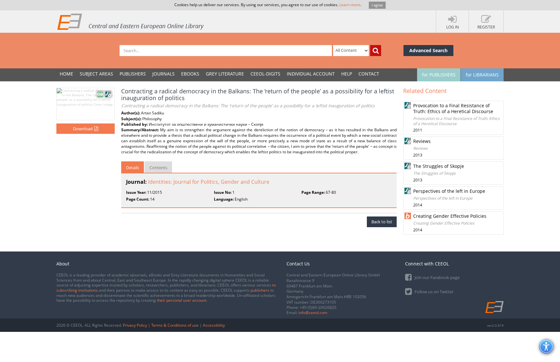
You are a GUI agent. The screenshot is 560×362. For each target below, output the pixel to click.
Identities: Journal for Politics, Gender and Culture (208, 181)
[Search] (375, 50)
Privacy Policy (135, 325)
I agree (377, 5)
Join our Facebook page (437, 277)
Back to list (381, 222)
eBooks (190, 74)
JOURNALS (163, 74)
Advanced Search (428, 50)
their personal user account (181, 300)
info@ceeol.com (312, 312)
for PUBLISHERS (439, 75)
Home (66, 74)
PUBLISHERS (133, 74)
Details (132, 167)
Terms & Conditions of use (175, 325)
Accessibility (214, 325)
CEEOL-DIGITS (265, 74)
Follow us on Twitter (433, 292)
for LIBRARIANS (482, 75)
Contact (368, 74)
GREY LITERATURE (225, 74)
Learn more (349, 4)
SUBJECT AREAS (96, 74)
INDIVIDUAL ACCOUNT (311, 74)
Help (346, 74)
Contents (158, 167)
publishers (260, 290)
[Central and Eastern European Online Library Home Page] (130, 21)
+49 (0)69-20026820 (318, 307)
